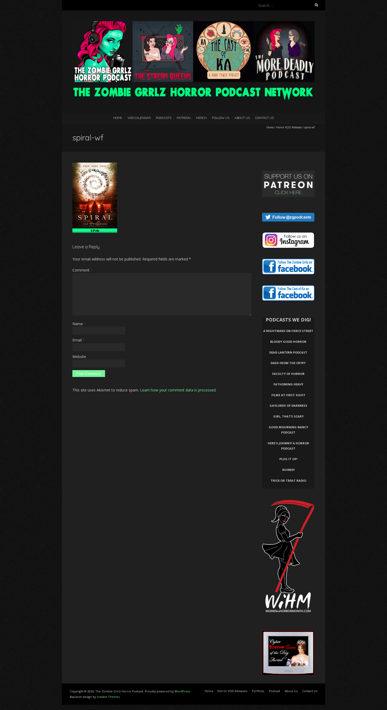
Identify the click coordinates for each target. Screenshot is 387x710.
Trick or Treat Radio (288, 480)
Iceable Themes (108, 697)
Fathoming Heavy (288, 384)
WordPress (182, 691)
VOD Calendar (139, 118)
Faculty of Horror (288, 374)
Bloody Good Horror (288, 342)
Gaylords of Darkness (288, 405)
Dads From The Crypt (288, 363)
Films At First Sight (288, 395)
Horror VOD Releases (289, 127)
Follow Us (220, 118)
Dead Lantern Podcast (288, 352)
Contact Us (264, 118)
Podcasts (163, 118)
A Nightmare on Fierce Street (288, 331)
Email (78, 340)
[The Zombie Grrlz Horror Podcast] (193, 23)
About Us (242, 118)
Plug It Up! (288, 459)
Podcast (274, 691)
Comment (82, 270)
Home (117, 118)
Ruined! (288, 470)
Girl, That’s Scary (288, 416)
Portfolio (258, 691)
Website (79, 356)
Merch (201, 118)
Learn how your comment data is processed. (178, 389)
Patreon (184, 118)
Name (79, 323)
